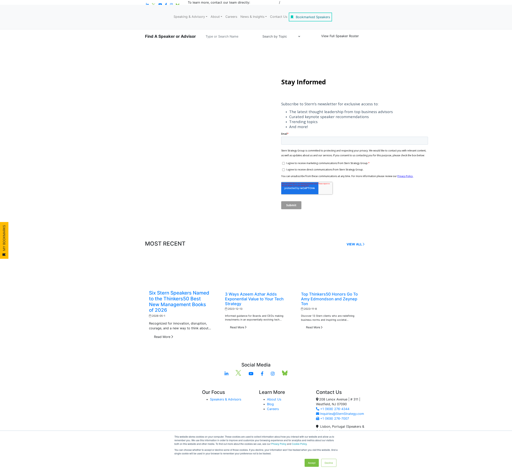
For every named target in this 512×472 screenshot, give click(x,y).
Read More (162, 337)
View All (355, 244)
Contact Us (278, 17)
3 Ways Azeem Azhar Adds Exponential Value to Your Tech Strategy (254, 299)
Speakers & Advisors (225, 399)
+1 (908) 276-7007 (334, 418)
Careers (231, 17)
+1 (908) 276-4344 (334, 409)
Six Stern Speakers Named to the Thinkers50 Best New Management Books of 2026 (179, 301)
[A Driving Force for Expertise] (157, 17)
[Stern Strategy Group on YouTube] (251, 373)
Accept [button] (311, 462)
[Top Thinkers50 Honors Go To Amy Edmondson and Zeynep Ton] (332, 270)
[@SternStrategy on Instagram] (273, 373)
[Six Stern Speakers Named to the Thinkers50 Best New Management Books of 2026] (180, 269)
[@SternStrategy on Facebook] (262, 373)
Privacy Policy (278, 443)
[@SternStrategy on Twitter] (238, 373)
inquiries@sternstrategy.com (302, 2)
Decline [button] (329, 462)
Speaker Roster (340, 36)
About (215, 17)
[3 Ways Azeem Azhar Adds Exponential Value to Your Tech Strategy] (256, 270)
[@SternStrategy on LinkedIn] (226, 373)
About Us (274, 399)
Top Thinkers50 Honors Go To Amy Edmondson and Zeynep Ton (329, 299)
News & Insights (252, 17)
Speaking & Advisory (189, 17)
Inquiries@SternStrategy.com (341, 414)
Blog (270, 404)
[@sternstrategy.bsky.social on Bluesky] (284, 373)
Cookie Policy (299, 443)
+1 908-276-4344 (264, 2)
